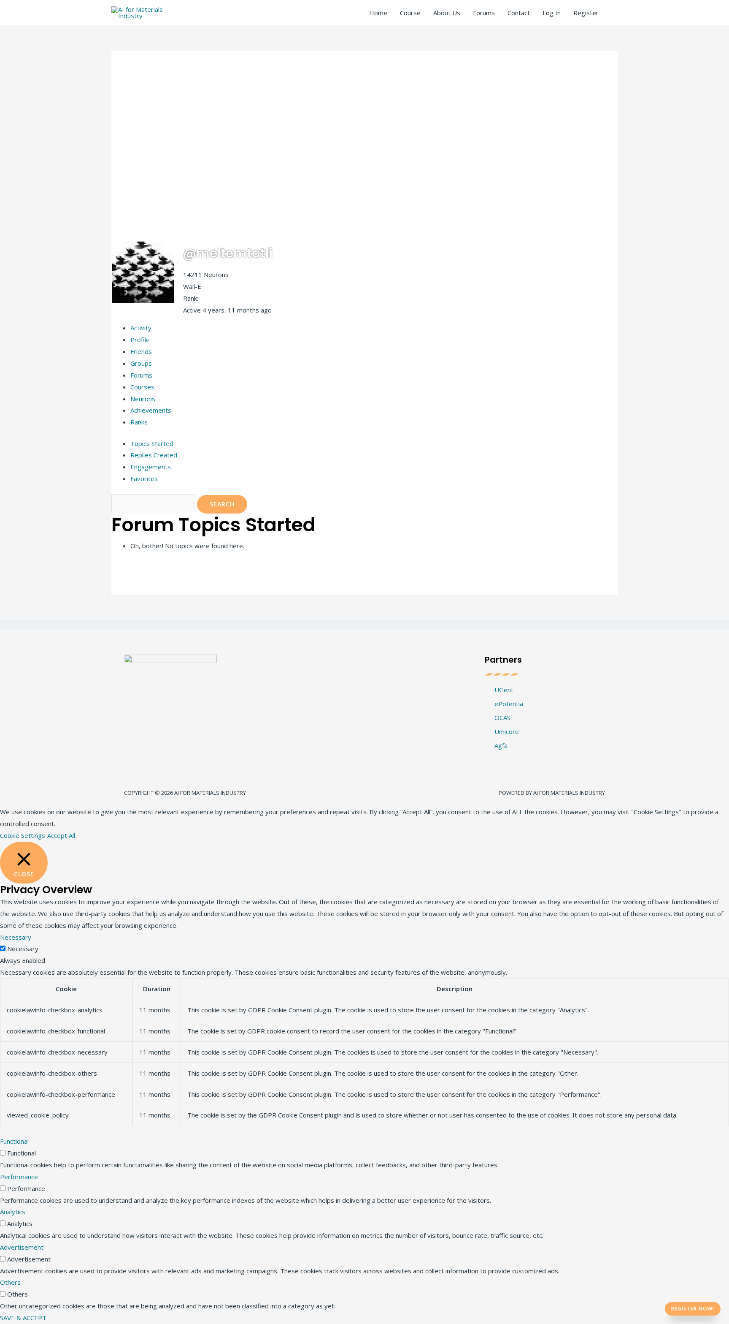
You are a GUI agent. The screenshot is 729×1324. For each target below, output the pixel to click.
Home (378, 12)
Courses (142, 387)
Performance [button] (19, 1176)
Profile (140, 339)
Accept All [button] (61, 835)
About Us (446, 12)
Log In (552, 12)
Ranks (139, 422)
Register (586, 12)
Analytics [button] (12, 1211)
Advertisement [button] (21, 1247)
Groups (141, 363)
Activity (140, 328)
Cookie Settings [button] (22, 835)
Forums (484, 12)
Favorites (144, 478)
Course (410, 12)
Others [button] (10, 1282)
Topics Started (151, 443)
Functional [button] (14, 1141)
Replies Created (153, 455)
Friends (141, 351)
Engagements (150, 466)
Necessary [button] (15, 937)
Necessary (22, 948)
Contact (519, 12)
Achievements (150, 410)
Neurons (142, 398)
